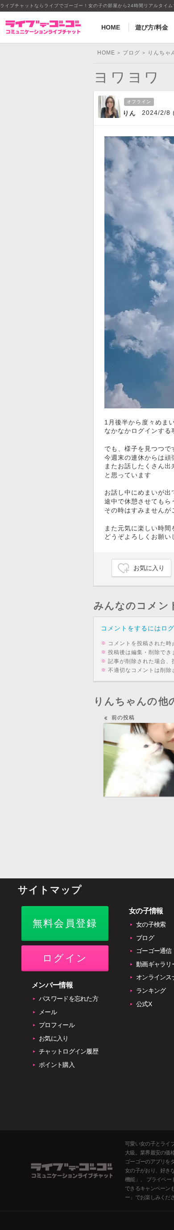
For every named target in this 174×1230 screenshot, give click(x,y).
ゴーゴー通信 (154, 950)
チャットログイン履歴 (68, 1051)
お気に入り (149, 567)
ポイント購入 (57, 1064)
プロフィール (57, 1024)
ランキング (151, 990)
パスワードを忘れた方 (68, 998)
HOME (110, 27)
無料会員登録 (65, 923)
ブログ (145, 937)
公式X (144, 1004)
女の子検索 (151, 924)
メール (48, 1012)
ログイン (64, 958)
